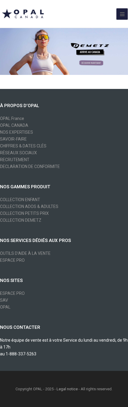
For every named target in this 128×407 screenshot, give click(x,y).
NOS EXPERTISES (16, 132)
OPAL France (12, 118)
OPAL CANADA (14, 125)
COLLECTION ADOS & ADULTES (29, 206)
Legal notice (67, 389)
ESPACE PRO (12, 260)
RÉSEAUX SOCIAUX (18, 152)
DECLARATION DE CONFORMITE (30, 166)
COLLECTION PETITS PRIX (24, 213)
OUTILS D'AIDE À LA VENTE (25, 253)
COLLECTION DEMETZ (20, 220)
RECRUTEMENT (14, 159)
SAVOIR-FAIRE (13, 139)
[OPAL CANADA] (22, 13)
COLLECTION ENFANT (20, 199)
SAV (4, 300)
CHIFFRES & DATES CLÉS (23, 146)
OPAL (5, 307)
